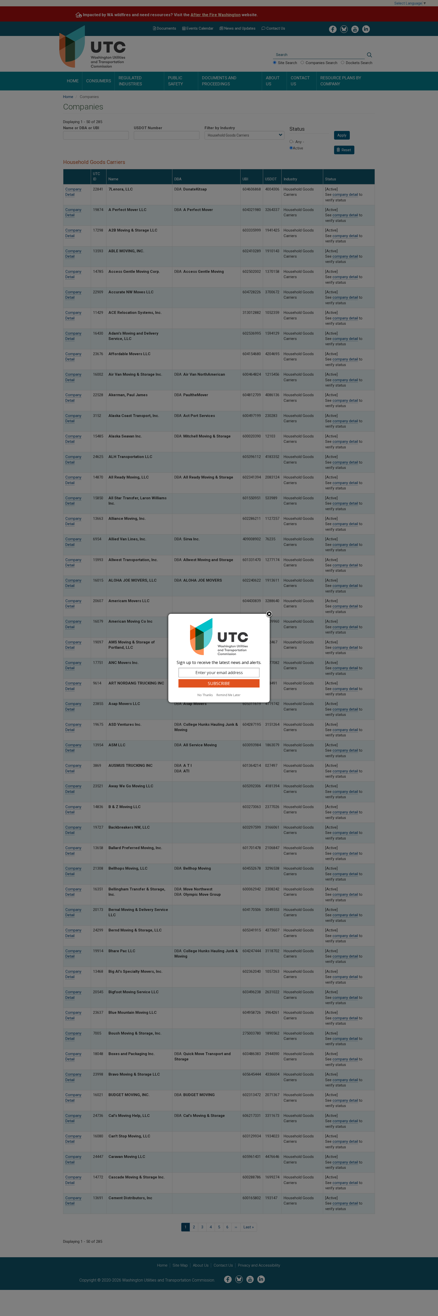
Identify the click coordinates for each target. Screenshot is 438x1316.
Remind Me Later (228, 695)
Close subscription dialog (269, 614)
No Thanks (205, 695)
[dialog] (219, 658)
